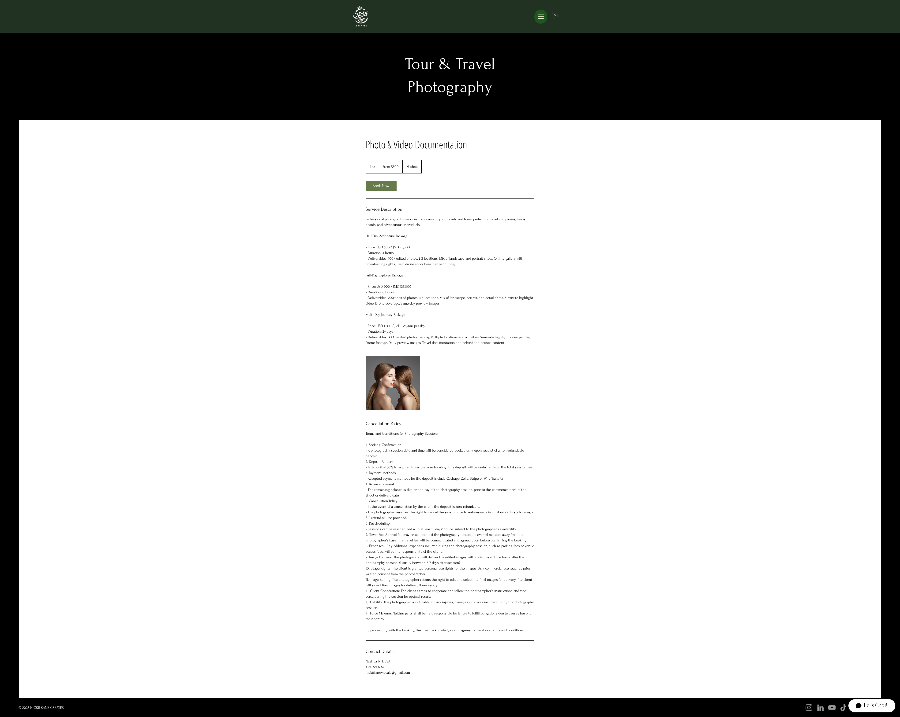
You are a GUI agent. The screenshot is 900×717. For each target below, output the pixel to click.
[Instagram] (809, 707)
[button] (555, 16)
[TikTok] (843, 707)
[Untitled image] (393, 383)
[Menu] (540, 17)
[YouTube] (831, 707)
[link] (381, 186)
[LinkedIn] (820, 707)
